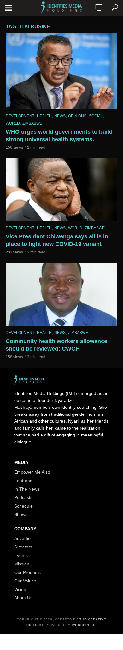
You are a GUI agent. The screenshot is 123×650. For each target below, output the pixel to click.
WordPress (84, 625)
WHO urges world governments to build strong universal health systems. (59, 135)
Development (20, 116)
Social (96, 116)
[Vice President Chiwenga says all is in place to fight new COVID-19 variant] (61, 189)
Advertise (23, 538)
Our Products (27, 572)
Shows (20, 514)
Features (23, 480)
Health (44, 116)
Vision (20, 589)
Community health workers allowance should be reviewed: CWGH (56, 345)
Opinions (77, 116)
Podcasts (23, 497)
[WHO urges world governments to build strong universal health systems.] (61, 71)
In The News (26, 489)
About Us (23, 597)
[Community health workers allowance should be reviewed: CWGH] (61, 294)
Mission (21, 563)
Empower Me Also (32, 472)
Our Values (25, 580)
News (60, 116)
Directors (23, 546)
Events (21, 555)
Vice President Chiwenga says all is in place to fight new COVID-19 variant (57, 240)
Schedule (23, 505)
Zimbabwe (32, 123)
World (13, 123)
